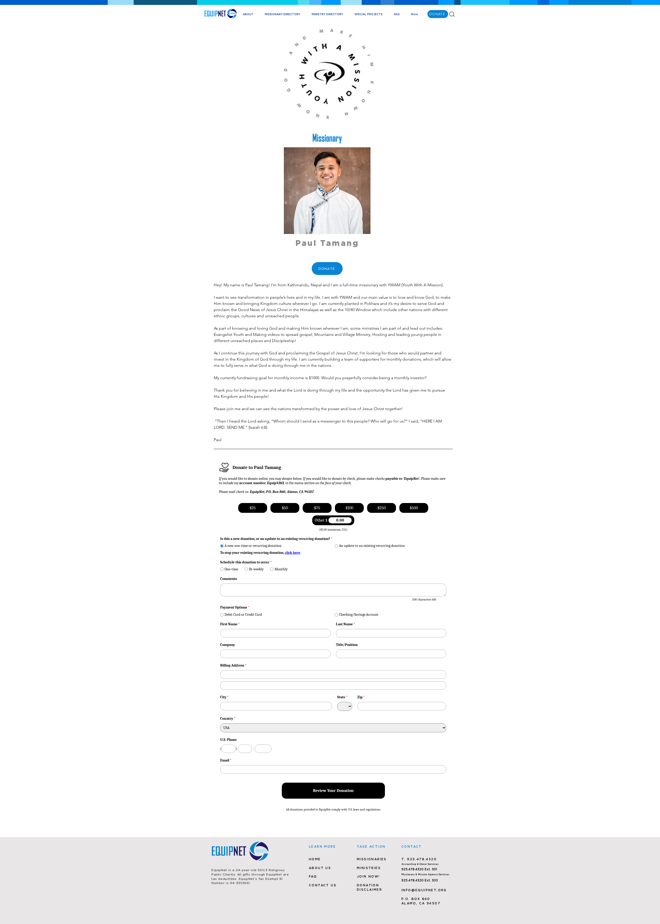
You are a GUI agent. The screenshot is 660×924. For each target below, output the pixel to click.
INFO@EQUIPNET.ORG (424, 890)
